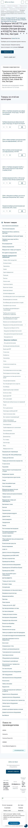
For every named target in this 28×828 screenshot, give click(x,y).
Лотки (4, 405)
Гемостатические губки (9, 414)
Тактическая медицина (8, 228)
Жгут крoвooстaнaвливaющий (11, 417)
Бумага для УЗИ (7, 395)
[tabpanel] (14, 79)
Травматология (6, 496)
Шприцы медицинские (8, 246)
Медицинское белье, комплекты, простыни (10, 232)
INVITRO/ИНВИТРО (7, 578)
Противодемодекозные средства (11, 383)
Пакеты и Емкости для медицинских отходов (11, 470)
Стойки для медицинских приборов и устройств (12, 690)
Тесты (4, 361)
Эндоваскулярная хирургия (9, 513)
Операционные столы (8, 646)
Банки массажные (8, 290)
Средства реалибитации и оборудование (9, 574)
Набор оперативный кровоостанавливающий (9, 420)
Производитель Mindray (8, 561)
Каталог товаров (10, 222)
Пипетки (5, 278)
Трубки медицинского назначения (12, 427)
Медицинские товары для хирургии (11, 249)
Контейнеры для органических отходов (13, 302)
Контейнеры (6, 386)
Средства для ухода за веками (11, 389)
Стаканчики (6, 352)
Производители (19, 750)
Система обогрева (7, 668)
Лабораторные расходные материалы (12, 493)
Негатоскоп (5, 643)
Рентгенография (6, 486)
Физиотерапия (6, 602)
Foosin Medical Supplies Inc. (9, 746)
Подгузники (5, 466)
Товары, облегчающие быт (10, 260)
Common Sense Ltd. (7, 738)
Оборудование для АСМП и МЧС (10, 555)
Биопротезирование (7, 546)
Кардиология (5, 686)
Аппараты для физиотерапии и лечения (12, 709)
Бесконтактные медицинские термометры (13, 700)
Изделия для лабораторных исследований (14, 402)
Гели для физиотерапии (9, 380)
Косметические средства (9, 543)
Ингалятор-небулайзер (8, 623)
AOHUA (4, 730)
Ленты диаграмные (8, 408)
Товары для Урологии (8, 457)
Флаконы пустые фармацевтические (12, 321)
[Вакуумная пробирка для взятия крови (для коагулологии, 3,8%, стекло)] (14, 196)
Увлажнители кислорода (8, 629)
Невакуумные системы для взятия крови (12, 377)
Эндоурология (6, 522)
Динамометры (6, 436)
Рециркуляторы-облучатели (9, 620)
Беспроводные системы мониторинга (12, 590)
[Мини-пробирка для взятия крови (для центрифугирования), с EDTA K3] (14, 140)
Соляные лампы (7, 263)
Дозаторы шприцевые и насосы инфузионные (10, 639)
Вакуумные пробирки (10, 340)
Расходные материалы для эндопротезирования (9, 532)
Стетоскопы (6, 367)
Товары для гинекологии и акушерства (12, 460)
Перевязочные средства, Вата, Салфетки (10, 240)
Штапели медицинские (9, 293)
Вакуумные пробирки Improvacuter (13, 331)
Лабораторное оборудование (10, 703)
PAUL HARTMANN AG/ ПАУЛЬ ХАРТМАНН (12, 236)
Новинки (21, 807)
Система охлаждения (8, 611)
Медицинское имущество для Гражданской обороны (10, 490)
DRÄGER (4, 742)
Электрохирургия (6, 519)
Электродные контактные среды (11, 373)
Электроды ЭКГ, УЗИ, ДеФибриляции (11, 454)
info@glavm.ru (16, 784)
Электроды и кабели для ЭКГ (10, 411)
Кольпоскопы (5, 680)
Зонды (4, 480)
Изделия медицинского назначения (9, 256)
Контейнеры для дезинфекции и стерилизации (11, 309)
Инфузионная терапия (8, 474)
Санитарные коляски (7, 655)
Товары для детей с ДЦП (8, 605)
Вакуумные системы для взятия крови (13, 324)
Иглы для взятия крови (10, 343)
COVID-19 (4, 549)
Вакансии (20, 810)
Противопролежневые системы (10, 608)
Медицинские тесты (8, 448)
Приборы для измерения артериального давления (9, 313)
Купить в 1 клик (8, 52)
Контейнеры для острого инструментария (14, 296)
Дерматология (6, 516)
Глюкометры (6, 358)
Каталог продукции (7, 805)
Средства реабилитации (8, 483)
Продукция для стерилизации (10, 451)
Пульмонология (6, 510)
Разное (4, 525)
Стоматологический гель (9, 364)
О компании (7, 807)
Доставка (20, 805)
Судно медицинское (8, 272)
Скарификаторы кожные (9, 305)
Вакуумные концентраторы (9, 593)
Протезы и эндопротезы (8, 558)
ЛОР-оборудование (7, 674)
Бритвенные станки (7, 504)
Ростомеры (6, 439)
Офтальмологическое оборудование (11, 677)
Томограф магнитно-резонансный (11, 652)
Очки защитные (7, 424)
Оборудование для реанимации (10, 658)
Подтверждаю (14, 823)
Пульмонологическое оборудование (11, 671)
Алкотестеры (6, 442)
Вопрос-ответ (7, 810)
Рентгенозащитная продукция (10, 528)
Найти (22, 2)
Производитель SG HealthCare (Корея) (12, 567)
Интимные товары (7, 584)
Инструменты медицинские (9, 252)
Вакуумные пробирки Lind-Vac (11, 328)
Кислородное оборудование (9, 617)
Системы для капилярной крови (11, 346)
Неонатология (6, 706)
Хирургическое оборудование (10, 694)
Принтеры (4, 599)
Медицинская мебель (8, 596)
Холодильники (6, 587)
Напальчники (6, 281)
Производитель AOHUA (8, 570)
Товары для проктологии (8, 581)
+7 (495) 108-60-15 (23, 784)
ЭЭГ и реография (7, 398)
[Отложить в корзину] (22, 127)
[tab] (11, 67)
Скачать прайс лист (9, 57)
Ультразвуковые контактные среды (12, 370)
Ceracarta (5, 734)
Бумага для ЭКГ (7, 349)
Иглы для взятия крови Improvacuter (13, 334)
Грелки (5, 269)
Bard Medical (5, 715)
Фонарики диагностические (10, 299)
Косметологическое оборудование (11, 564)
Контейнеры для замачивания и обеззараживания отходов (11, 318)
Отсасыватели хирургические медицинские (13, 635)
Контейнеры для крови (9, 433)
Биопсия (4, 507)
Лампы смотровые (7, 683)
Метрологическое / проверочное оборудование (11, 665)
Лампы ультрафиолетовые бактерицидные (13, 632)
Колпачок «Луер (7, 392)
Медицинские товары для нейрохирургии (9, 500)
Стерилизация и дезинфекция (10, 661)
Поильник (5, 275)
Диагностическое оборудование (10, 552)
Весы (4, 445)
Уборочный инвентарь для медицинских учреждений (12, 539)
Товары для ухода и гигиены (9, 614)
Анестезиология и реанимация (10, 225)
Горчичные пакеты (8, 284)
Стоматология (6, 463)
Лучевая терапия (6, 536)
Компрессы (6, 355)
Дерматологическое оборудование (11, 712)
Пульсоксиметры (7, 430)
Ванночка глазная (8, 287)
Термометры (6, 266)
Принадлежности (8, 337)
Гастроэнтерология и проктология (11, 477)
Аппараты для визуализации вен (10, 649)
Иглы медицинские (7, 243)
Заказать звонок (13, 771)
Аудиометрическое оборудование (11, 697)
